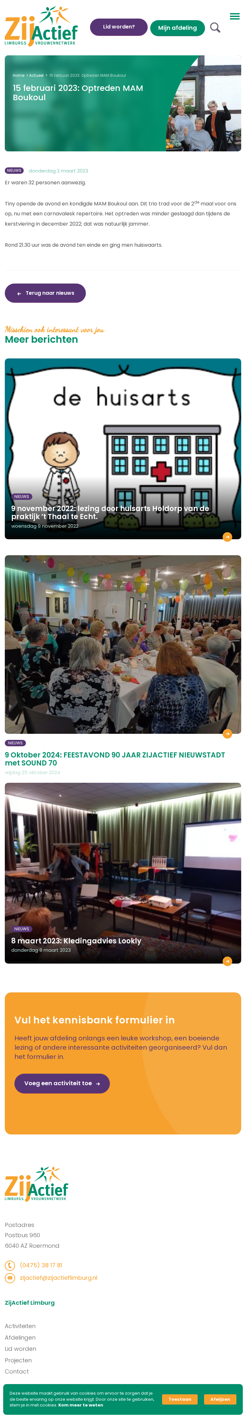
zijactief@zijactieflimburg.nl (57, 1278)
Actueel (36, 75)
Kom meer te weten (80, 1405)
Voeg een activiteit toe (58, 1083)
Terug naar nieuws (49, 293)
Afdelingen (20, 1338)
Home (18, 75)
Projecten (18, 1360)
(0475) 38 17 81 (40, 1265)
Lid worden (20, 1349)
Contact (17, 1371)
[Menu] (235, 15)
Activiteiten (20, 1326)
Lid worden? (119, 26)
